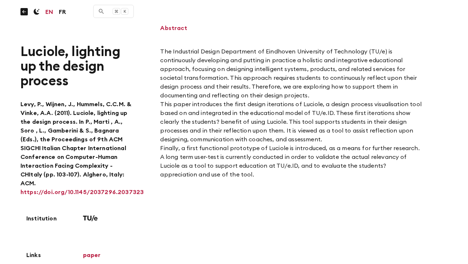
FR (62, 11)
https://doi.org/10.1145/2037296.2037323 (82, 192)
